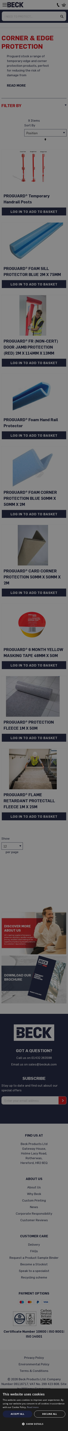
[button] (34, 1424)
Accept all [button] (17, 1413)
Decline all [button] (49, 1413)
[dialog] (34, 1409)
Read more (33, 1407)
